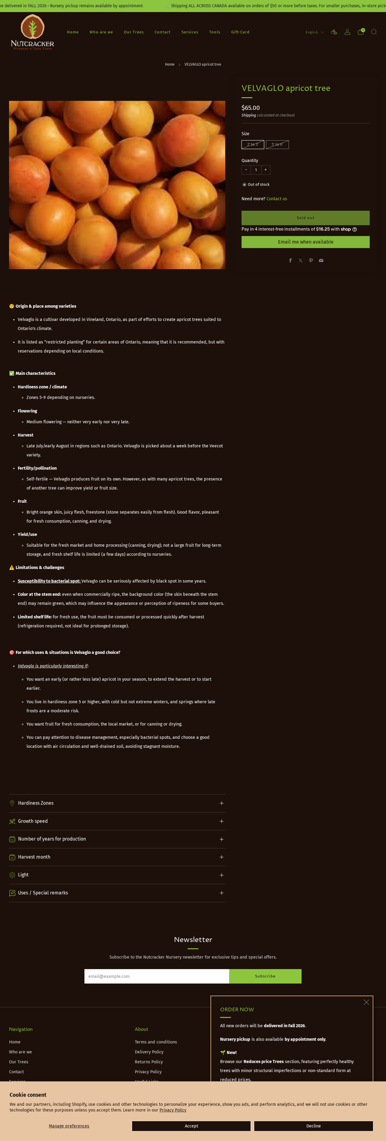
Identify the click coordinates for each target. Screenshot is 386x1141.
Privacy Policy (173, 1110)
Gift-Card (240, 32)
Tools (214, 32)
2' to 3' (252, 144)
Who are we (101, 32)
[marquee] (193, 6)
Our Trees (134, 32)
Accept (191, 1126)
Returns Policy (149, 1062)
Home (73, 32)
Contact (163, 32)
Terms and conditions (156, 1042)
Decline (313, 1126)
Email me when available (306, 242)
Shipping (249, 115)
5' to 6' (277, 144)
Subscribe (265, 976)
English (312, 32)
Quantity (250, 160)
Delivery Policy (149, 1052)
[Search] (374, 32)
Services (190, 32)
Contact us (277, 198)
